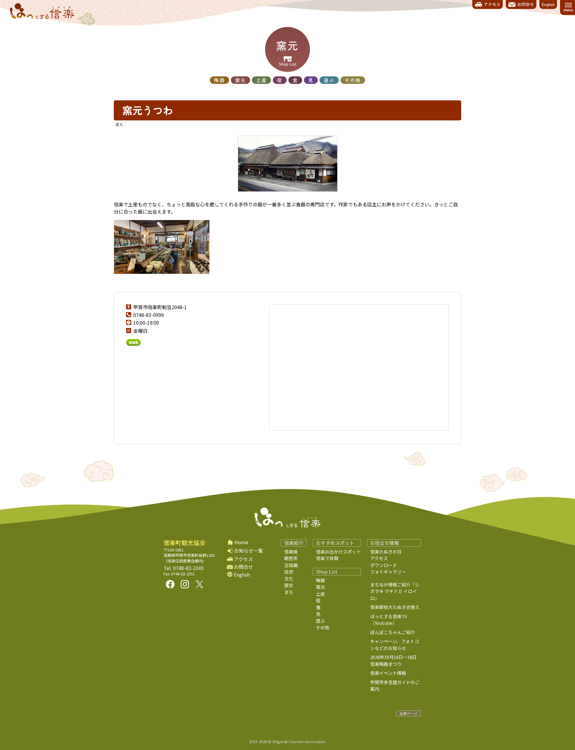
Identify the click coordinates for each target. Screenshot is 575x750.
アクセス (243, 559)
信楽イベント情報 (388, 673)
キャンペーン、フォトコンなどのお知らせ (394, 644)
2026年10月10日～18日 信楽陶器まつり (398, 660)
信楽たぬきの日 (386, 551)
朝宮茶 (291, 558)
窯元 (240, 80)
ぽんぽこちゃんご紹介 (392, 632)
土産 (261, 80)
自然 (288, 571)
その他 (353, 80)
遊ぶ (329, 80)
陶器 (219, 80)
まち (288, 592)
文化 (288, 578)
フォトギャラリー (388, 571)
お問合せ (243, 567)
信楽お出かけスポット (338, 551)
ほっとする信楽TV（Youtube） (388, 619)
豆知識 (291, 565)
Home (241, 542)
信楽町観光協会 (184, 543)
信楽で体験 (327, 558)
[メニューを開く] (568, 7)
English (242, 574)
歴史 (288, 585)
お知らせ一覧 (248, 550)
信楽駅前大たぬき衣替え (395, 607)
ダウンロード (383, 565)
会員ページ (408, 713)
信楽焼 (291, 551)
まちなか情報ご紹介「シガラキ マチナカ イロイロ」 (395, 591)
